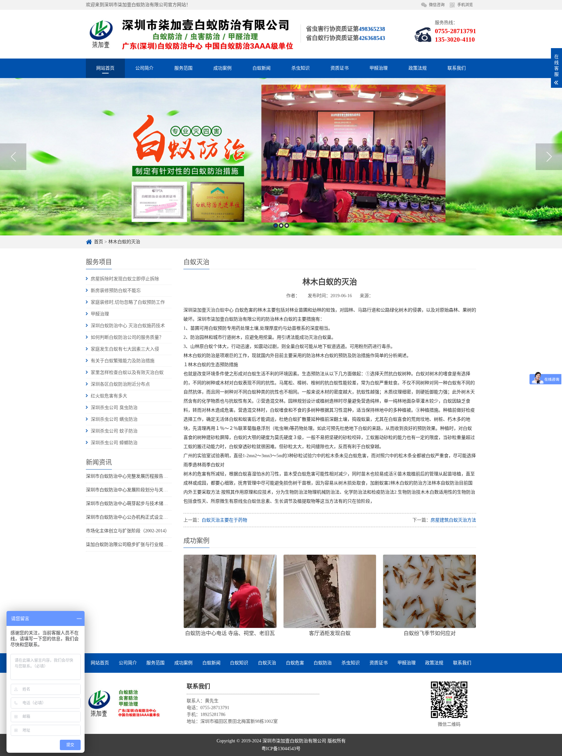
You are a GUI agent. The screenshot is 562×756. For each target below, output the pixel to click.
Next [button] (549, 156)
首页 (98, 241)
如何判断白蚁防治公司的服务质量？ (127, 337)
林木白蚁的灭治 (124, 241)
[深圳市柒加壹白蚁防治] (190, 34)
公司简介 (144, 68)
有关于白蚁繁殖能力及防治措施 (122, 360)
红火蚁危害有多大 (109, 395)
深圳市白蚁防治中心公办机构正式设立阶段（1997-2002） (143, 517)
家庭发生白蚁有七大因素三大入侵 (125, 349)
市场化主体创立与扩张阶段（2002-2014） (127, 530)
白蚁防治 (323, 662)
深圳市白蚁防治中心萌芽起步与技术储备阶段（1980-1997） (146, 503)
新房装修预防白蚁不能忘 (116, 290)
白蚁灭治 (267, 662)
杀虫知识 (300, 68)
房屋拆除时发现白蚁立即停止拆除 (125, 278)
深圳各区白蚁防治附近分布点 (120, 384)
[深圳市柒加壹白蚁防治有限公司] (123, 703)
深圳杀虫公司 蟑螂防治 (114, 442)
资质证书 (339, 68)
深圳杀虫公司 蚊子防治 (114, 431)
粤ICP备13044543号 (281, 748)
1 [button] (275, 225)
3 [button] (287, 225)
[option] (281, 156)
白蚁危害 (295, 662)
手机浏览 (465, 5)
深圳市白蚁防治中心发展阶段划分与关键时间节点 (136, 489)
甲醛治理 (378, 68)
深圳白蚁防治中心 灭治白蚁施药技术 (128, 325)
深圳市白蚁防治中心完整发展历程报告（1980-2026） (139, 476)
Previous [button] (13, 156)
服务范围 (183, 68)
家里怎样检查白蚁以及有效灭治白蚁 (127, 372)
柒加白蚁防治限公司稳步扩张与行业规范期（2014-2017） (143, 544)
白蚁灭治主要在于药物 (224, 520)
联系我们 (457, 68)
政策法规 (417, 68)
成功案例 (222, 68)
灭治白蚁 (215, 310)
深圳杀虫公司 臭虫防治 (114, 407)
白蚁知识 (239, 662)
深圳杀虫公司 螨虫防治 (114, 419)
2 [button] (281, 225)
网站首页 (105, 68)
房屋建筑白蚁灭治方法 (453, 520)
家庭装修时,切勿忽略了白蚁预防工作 (128, 302)
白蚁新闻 (261, 68)
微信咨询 (437, 5)
